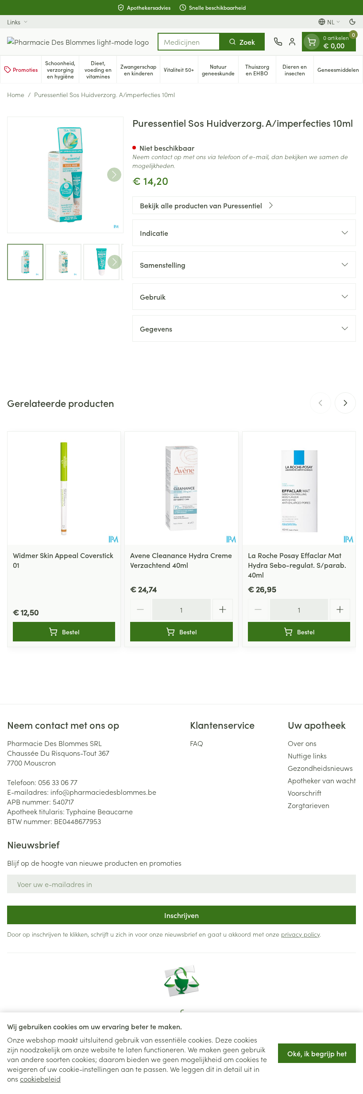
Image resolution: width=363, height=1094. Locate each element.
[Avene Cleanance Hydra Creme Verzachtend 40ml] (181, 488)
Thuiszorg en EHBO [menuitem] (260, 70)
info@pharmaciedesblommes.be (103, 792)
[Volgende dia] (345, 403)
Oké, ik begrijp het (317, 1053)
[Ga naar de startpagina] (78, 42)
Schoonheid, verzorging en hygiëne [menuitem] (62, 69)
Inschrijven (181, 915)
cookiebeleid (40, 1078)
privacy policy (300, 934)
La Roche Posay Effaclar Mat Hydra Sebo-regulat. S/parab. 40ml (297, 564)
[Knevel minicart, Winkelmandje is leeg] (312, 42)
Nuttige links (307, 755)
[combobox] (189, 42)
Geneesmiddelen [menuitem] (340, 71)
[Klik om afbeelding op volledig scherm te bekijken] (65, 175)
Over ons (302, 743)
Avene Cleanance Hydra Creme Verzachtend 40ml (181, 560)
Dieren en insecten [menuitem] (297, 70)
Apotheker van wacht (322, 780)
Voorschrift (304, 792)
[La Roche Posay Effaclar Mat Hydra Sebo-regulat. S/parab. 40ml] (299, 488)
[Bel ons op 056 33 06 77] (278, 41)
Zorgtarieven (308, 805)
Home (15, 94)
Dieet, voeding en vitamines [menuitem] (100, 69)
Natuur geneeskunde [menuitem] (220, 70)
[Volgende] (114, 175)
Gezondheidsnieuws (320, 768)
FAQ (196, 743)
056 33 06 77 (57, 782)
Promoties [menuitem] (25, 69)
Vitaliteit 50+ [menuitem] (180, 71)
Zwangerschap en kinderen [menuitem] (140, 70)
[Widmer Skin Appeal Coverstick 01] (64, 488)
